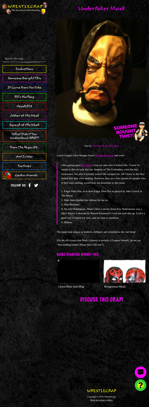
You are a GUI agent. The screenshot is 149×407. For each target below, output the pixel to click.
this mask (85, 165)
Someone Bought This (24, 78)
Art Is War (24, 156)
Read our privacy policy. (101, 400)
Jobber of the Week (24, 115)
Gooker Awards (26, 175)
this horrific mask (104, 155)
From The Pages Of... (24, 147)
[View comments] (140, 372)
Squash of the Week (24, 125)
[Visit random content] (140, 385)
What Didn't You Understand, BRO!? (24, 136)
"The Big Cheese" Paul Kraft (105, 146)
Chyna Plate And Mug (71, 286)
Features (24, 166)
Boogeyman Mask (115, 286)
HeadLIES (24, 106)
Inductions (24, 69)
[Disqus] (101, 341)
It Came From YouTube (24, 87)
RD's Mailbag (24, 97)
